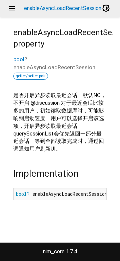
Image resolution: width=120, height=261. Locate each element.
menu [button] (12, 8)
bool (18, 59)
